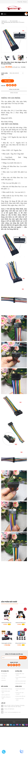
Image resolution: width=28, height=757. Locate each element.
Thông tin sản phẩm (14, 89)
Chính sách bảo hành (20, 699)
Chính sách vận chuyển (20, 693)
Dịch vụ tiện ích (6, 694)
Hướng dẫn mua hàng (20, 674)
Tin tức (3, 678)
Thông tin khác (14, 92)
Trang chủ (4, 673)
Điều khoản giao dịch (6, 691)
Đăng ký (25, 1)
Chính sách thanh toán (20, 689)
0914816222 (11, 709)
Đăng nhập (20, 1)
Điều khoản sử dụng (7, 689)
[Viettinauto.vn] (14, 7)
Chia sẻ (3, 85)
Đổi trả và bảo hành (21, 681)
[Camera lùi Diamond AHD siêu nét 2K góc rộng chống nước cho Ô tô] (21, 615)
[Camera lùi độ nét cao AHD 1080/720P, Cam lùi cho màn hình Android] (7, 615)
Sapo (14, 722)
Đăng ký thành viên (21, 683)
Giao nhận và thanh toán (21, 678)
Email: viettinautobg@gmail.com (12, 712)
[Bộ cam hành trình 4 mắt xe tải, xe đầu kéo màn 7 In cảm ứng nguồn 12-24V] (21, 636)
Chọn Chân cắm (4, 73)
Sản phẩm (4, 676)
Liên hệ (4, 680)
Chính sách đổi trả (20, 696)
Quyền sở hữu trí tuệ (6, 697)
